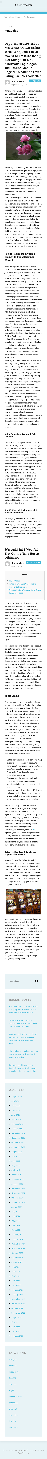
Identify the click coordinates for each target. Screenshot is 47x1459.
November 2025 (18, 1138)
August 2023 (16, 1262)
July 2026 (15, 1101)
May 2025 (15, 1165)
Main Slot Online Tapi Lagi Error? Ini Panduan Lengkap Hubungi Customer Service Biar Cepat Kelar (23, 1039)
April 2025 (15, 1170)
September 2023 (18, 1257)
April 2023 (15, 1280)
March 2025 (16, 1174)
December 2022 (18, 1299)
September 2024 (18, 1202)
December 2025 (18, 1133)
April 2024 (15, 1225)
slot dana (13, 1384)
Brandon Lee (17, 81)
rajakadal (13, 1365)
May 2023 (15, 1276)
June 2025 (15, 1161)
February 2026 (17, 1124)
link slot (12, 1421)
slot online (13, 1415)
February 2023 (17, 1290)
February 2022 (17, 1336)
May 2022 (15, 1322)
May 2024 (15, 1220)
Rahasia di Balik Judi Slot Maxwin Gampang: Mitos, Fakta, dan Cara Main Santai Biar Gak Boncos (23, 1009)
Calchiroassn (23, 5)
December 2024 (18, 1188)
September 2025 (18, 1147)
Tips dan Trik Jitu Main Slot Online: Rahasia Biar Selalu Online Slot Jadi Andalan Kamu (23, 1023)
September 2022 (18, 1313)
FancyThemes (23, 1453)
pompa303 (13, 1402)
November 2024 (18, 1193)
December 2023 (18, 1243)
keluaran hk (14, 1372)
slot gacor (13, 1359)
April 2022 (15, 1326)
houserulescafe (15, 1396)
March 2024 (16, 1230)
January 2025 (17, 1184)
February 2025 (17, 1179)
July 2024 (15, 1211)
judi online (37, 829)
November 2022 (18, 1303)
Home (17, 17)
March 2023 (16, 1285)
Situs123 (12, 1378)
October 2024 (17, 1197)
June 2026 (15, 1105)
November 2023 (18, 1248)
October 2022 (17, 1308)
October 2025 (17, 1142)
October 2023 (17, 1253)
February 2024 (17, 1234)
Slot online (13, 1427)
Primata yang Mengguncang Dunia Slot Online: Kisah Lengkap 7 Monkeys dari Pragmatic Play (23, 1068)
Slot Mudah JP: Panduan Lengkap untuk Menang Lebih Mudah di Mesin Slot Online (23, 1054)
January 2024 (17, 1239)
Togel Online (14, 580)
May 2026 (15, 1110)
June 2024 (15, 1216)
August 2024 (16, 1207)
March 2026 (16, 1119)
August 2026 (16, 1096)
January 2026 (17, 1128)
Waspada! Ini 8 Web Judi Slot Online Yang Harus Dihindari (22, 553)
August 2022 (16, 1317)
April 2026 (15, 1115)
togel (11, 1390)
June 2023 (15, 1271)
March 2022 (16, 1331)
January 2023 (17, 1294)
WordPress (27, 1450)
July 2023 (15, 1267)
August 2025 (16, 1151)
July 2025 (15, 1156)
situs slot (13, 1409)
